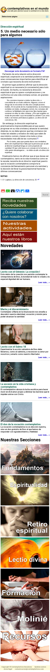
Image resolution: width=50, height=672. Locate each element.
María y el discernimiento (15, 309)
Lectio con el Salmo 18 (13, 346)
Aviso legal (8, 669)
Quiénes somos (40, 667)
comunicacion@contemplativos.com (29, 669)
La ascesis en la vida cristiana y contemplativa (18, 385)
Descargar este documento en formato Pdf (25, 71)
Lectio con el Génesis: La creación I (20, 271)
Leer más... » (44, 282)
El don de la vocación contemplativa (21, 424)
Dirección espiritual (12, 26)
